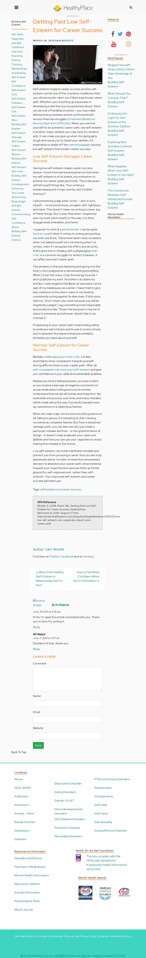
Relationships (103, 788)
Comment (39, 663)
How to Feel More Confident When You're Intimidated (86, 576)
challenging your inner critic (62, 357)
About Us (31, 936)
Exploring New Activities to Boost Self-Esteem (120, 146)
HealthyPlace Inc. (43, 956)
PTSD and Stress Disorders (112, 779)
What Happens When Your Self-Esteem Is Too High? (121, 170)
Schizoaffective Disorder (110, 830)
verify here (93, 869)
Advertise (57, 936)
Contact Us (44, 936)
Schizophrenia (103, 796)
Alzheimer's (22, 805)
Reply (36, 627)
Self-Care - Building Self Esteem (19, 176)
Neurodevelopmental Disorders (68, 811)
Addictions (21, 796)
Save (38, 745)
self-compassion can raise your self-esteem (61, 369)
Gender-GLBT (64, 800)
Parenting (17, 55)
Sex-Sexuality (103, 822)
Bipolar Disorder (24, 822)
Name (37, 696)
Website (38, 728)
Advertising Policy (120, 936)
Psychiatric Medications (29, 867)
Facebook (67, 556)
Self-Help (100, 805)
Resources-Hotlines (27, 884)
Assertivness (19, 197)
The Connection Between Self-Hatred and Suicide (120, 195)
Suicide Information (27, 892)
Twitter (54, 556)
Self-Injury (101, 813)
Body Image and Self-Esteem (18, 206)
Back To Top (18, 752)
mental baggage (79, 145)
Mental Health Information (31, 875)
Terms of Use (71, 936)
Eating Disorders (65, 792)
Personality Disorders (68, 836)
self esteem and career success (60, 489)
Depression (21, 830)
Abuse (18, 779)
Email (36, 712)
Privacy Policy (88, 936)
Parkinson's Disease (67, 828)
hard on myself (42, 234)
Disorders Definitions (28, 858)
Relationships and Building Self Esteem (19, 73)
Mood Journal (23, 909)
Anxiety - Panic (24, 813)
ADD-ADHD (22, 788)
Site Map (20, 936)
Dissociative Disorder (68, 783)
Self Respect (19, 167)
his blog (88, 556)
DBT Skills (17, 34)
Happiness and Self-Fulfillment (18, 43)
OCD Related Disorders (69, 819)
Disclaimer (103, 936)
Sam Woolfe (64, 40)
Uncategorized (20, 184)
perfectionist (70, 229)
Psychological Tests (27, 901)
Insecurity (17, 51)
